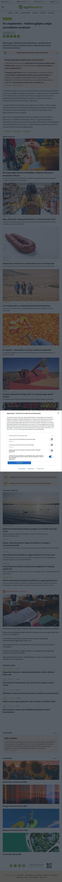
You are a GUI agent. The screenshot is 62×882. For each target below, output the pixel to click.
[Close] (58, 413)
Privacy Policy (40, 468)
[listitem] (31, 436)
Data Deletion (21, 468)
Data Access (31, 468)
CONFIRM (19, 462)
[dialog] (31, 441)
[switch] (51, 439)
